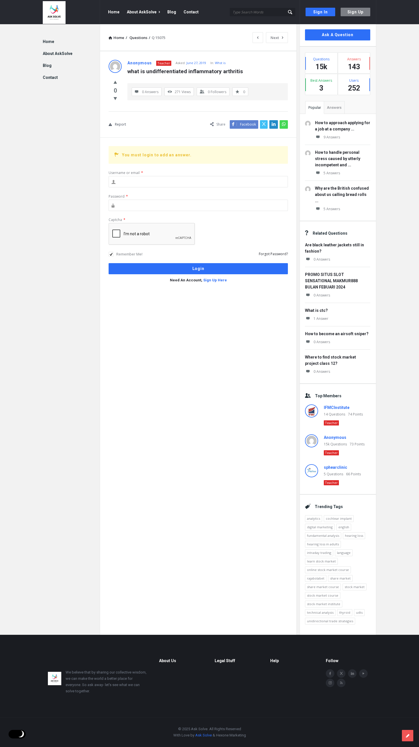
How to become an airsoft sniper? (337, 333)
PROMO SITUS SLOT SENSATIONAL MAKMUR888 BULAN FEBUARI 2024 (331, 280)
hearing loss (354, 535)
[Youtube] (363, 673)
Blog (171, 12)
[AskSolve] (71, 12)
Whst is (220, 63)
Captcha (117, 219)
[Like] (115, 82)
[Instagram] (330, 683)
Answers (334, 107)
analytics (313, 518)
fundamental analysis (323, 535)
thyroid (344, 612)
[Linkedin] (352, 673)
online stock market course (328, 570)
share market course (323, 587)
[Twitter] (341, 673)
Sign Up (355, 12)
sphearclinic (335, 467)
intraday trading (319, 552)
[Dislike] (115, 98)
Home (113, 12)
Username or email (126, 172)
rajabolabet (315, 578)
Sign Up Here (215, 280)
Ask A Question (337, 34)
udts (359, 612)
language (344, 552)
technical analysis (320, 612)
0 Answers (322, 259)
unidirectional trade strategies (330, 621)
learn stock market (321, 561)
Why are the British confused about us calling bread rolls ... (342, 194)
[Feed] (341, 683)
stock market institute (323, 604)
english (343, 527)
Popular (314, 107)
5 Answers (332, 173)
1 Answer (321, 318)
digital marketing (320, 527)
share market (340, 578)
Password (118, 196)
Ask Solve (203, 735)
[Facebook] (330, 673)
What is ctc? (316, 310)
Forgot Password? (273, 253)
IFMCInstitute (336, 407)
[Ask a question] (407, 735)
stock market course (322, 595)
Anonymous (335, 437)
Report (120, 124)
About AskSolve (141, 12)
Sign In (320, 12)
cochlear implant (339, 518)
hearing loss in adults (323, 544)
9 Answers (332, 137)
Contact (191, 12)
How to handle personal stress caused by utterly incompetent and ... (337, 158)
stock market (355, 587)
